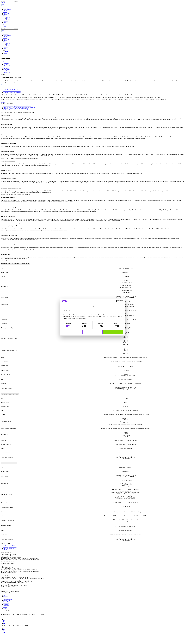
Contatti (5, 597)
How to (8, 17)
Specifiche (5, 64)
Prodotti (5, 12)
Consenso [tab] (70, 306)
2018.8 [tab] (5, 549)
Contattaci (3, 102)
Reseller (5, 24)
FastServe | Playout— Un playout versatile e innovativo (16, 109)
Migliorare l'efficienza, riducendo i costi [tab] (12, 92)
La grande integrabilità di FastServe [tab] (11, 89)
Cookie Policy (6, 603)
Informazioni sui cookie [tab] (114, 306)
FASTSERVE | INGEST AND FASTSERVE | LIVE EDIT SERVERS (15, 263)
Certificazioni (6, 600)
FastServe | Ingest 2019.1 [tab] (9, 545)
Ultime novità (6, 65)
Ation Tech (6, 13)
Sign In (3, 2)
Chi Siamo (5, 596)
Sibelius (5, 10)
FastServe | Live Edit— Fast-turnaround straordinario (15, 108)
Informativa (6, 605)
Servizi (8, 19)
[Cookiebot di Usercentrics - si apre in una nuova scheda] (117, 301)
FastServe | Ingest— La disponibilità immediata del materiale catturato (19, 107)
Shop (4, 26)
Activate (5, 607)
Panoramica (6, 61)
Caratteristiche (6, 63)
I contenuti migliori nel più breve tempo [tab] (12, 91)
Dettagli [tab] (93, 306)
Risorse (5, 16)
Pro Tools (5, 8)
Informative (6, 604)
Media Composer (7, 9)
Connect (5, 608)
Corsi (7, 18)
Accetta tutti (113, 332)
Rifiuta (71, 332)
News (4, 22)
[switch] (84, 326)
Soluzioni (5, 21)
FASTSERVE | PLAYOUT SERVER (8, 463)
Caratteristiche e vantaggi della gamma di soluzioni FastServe (17, 106)
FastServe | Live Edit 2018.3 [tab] (9, 547)
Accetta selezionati (92, 332)
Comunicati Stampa (7, 599)
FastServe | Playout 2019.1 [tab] (9, 548)
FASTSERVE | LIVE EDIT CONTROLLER (10, 394)
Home (4, 595)
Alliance (5, 14)
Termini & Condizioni (8, 601)
